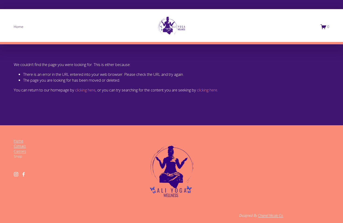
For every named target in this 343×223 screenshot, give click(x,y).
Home (18, 26)
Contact (20, 145)
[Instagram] (16, 174)
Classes (20, 151)
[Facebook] (23, 174)
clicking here (85, 90)
